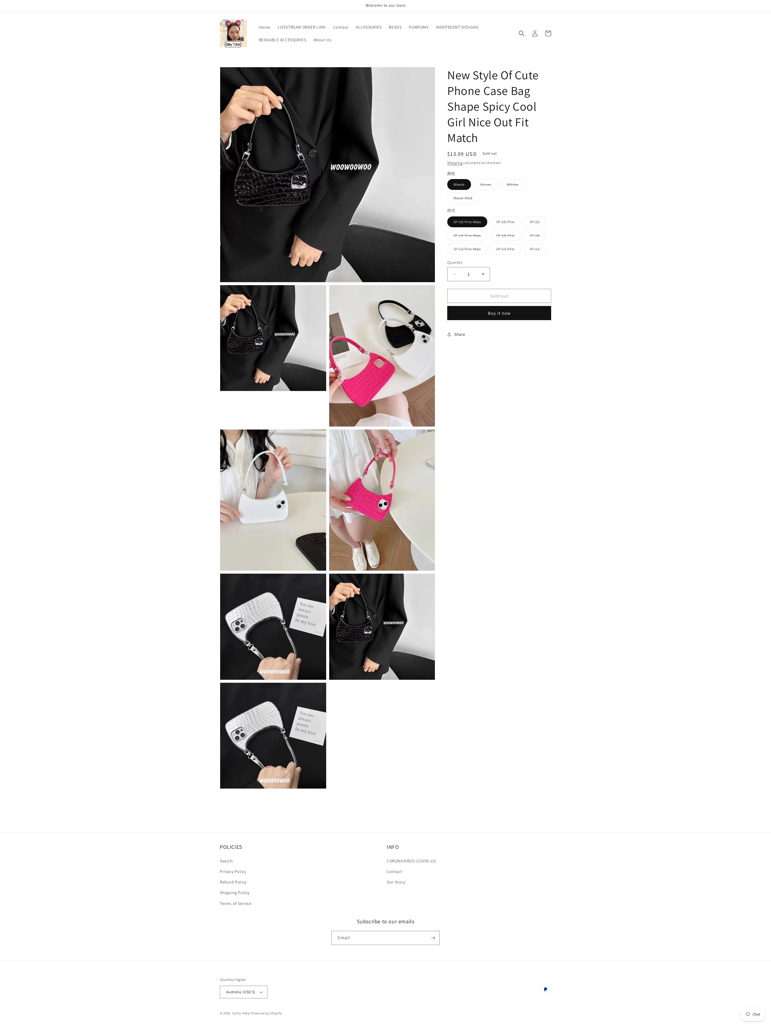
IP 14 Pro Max (470, 236)
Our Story (396, 882)
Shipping (455, 162)
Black (462, 185)
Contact (394, 871)
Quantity (454, 262)
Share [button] (459, 334)
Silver (489, 185)
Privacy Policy (233, 871)
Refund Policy (233, 882)
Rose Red (466, 199)
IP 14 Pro (508, 236)
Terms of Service (235, 903)
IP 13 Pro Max (470, 250)
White (516, 185)
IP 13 (538, 250)
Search (226, 861)
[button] (521, 33)
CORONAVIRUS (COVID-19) (411, 861)
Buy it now (499, 313)
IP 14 (538, 236)
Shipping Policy (235, 892)
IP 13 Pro (508, 250)
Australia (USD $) (240, 991)
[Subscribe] (432, 938)
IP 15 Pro (508, 223)
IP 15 (538, 223)
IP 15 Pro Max (470, 223)
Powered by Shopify (266, 1013)
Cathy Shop (241, 1013)
